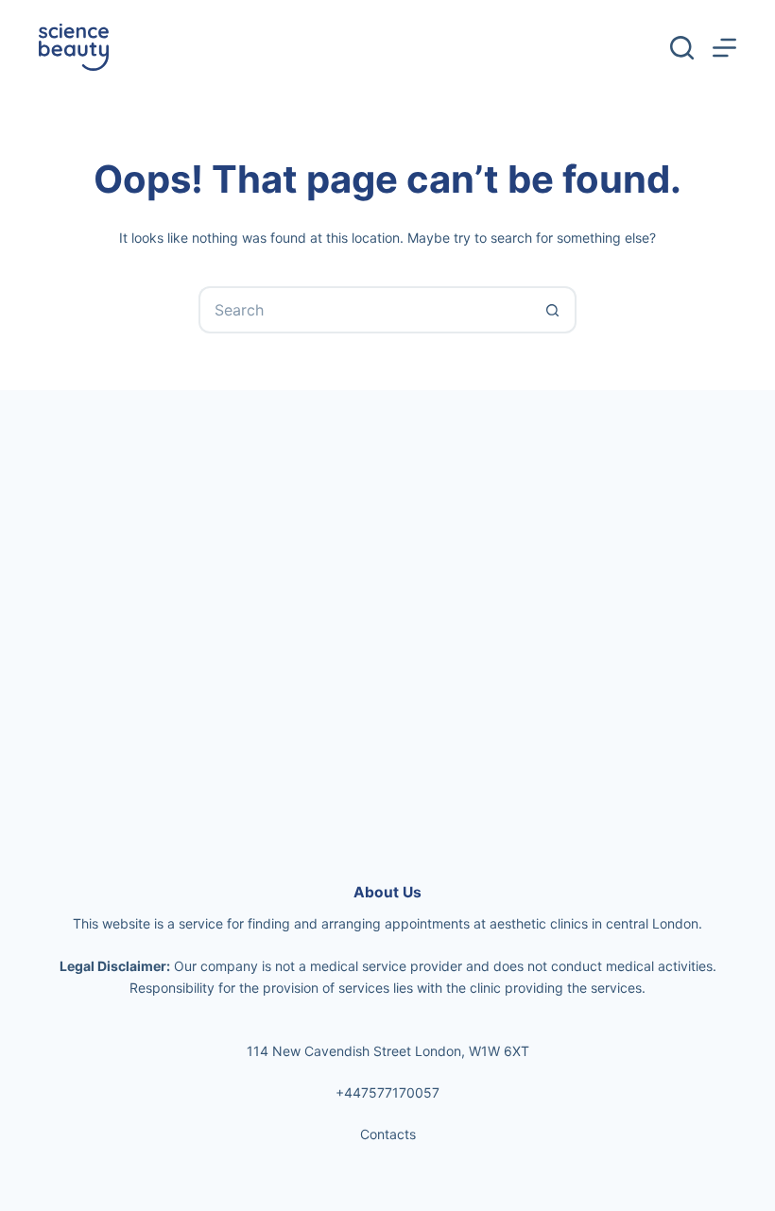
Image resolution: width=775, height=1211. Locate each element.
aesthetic (518, 923)
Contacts (388, 1134)
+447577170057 (387, 1092)
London (675, 923)
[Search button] (553, 309)
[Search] (682, 48)
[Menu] (724, 48)
